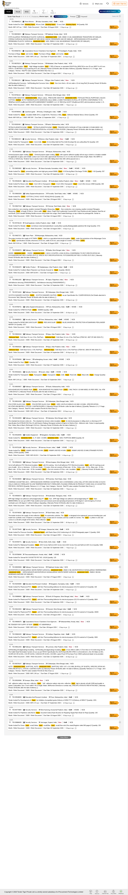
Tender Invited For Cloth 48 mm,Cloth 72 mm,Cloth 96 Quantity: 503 (48, 24)
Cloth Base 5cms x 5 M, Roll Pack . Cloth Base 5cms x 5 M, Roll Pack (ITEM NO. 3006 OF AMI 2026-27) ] (55, 350)
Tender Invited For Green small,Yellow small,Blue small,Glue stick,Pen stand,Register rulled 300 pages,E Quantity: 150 (54, 725)
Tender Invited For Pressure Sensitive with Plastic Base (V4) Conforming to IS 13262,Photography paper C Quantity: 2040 (54, 532)
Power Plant (29, 235)
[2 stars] (23, 16)
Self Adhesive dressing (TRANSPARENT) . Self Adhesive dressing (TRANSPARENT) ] (36, 282)
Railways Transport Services (34, 34)
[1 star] (21, 16)
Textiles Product (30, 267)
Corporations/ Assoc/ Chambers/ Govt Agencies (40, 51)
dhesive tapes (43, 16)
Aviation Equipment (31, 435)
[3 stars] (25, 16)
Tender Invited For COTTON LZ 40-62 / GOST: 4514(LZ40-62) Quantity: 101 (36, 196)
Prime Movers (29, 21)
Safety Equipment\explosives (34, 193)
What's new (99, 4)
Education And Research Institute (36, 181)
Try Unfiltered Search (60, 16)
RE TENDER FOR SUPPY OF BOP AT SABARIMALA (29, 624)
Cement (27, 359)
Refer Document (33, 27)
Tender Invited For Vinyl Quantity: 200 (23, 362)
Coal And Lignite (30, 112)
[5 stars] (29, 16)
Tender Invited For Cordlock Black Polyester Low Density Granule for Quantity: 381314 (39, 270)
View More (64, 737)
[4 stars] (27, 16)
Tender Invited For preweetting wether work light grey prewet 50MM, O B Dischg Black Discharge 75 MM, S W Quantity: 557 (56, 171)
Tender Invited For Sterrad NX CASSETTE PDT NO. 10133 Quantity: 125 (32, 557)
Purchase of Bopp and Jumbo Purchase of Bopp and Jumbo (38, 54)
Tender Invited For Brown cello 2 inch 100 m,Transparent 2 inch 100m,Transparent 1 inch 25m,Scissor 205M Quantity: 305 (56, 184)
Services (85, 4)
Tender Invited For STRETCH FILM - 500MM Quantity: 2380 (30, 310)
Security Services (30, 139)
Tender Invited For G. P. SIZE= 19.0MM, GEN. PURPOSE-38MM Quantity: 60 (46, 438)
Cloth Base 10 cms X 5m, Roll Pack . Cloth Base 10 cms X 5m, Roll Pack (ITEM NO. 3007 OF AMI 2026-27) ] (56, 337)
